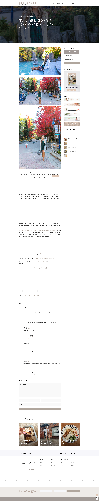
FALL (21, 16)
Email (25, 295)
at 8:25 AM (25, 361)
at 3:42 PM (29, 336)
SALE (25, 16)
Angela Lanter (22, 32)
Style (61, 465)
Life (61, 470)
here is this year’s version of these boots (45, 258)
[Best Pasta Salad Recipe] (65, 147)
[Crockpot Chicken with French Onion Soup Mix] (65, 143)
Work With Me (43, 470)
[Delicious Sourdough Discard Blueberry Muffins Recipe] (65, 139)
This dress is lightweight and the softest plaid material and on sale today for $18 (37, 230)
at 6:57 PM (25, 328)
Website (21, 404)
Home (41, 462)
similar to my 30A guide (42, 261)
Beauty (62, 462)
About (41, 465)
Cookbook (52, 462)
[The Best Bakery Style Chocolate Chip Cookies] (65, 155)
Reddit (34, 295)
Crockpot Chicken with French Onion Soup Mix (73, 143)
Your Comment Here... (24, 384)
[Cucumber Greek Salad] (65, 151)
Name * (21, 400)
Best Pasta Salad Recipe (72, 147)
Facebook (29, 295)
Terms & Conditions (52, 498)
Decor (62, 468)
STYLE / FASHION (31, 16)
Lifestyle (72, 465)
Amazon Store (53, 465)
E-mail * (43, 400)
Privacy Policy (45, 498)
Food (72, 468)
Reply (33, 320)
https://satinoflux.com (34, 367)
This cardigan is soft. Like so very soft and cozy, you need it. (32, 253)
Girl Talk (72, 470)
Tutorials (73, 462)
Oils (51, 470)
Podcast (41, 468)
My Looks (52, 468)
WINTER (38, 16)
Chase (78, 498)
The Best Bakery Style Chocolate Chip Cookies (72, 155)
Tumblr (37, 295)
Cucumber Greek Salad (72, 151)
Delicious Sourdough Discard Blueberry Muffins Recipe (73, 139)
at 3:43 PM (29, 320)
